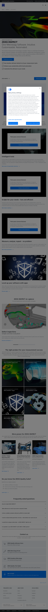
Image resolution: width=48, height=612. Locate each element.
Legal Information (18, 119)
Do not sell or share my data (33, 123)
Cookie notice (11, 119)
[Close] (40, 88)
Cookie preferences (13, 123)
